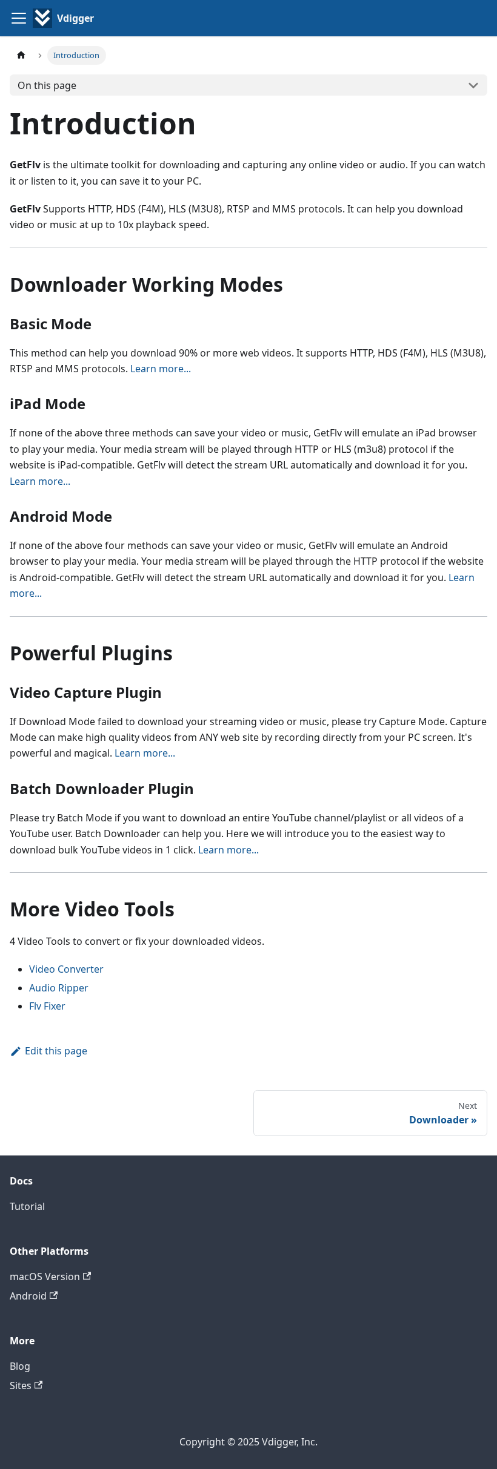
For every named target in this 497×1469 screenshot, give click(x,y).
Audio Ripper (58, 987)
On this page (47, 85)
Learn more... (160, 368)
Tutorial (27, 1206)
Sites (21, 1385)
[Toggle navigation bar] (19, 18)
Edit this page (56, 1050)
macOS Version (45, 1276)
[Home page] (21, 55)
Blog (20, 1366)
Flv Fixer (47, 1006)
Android (28, 1296)
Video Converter (66, 969)
